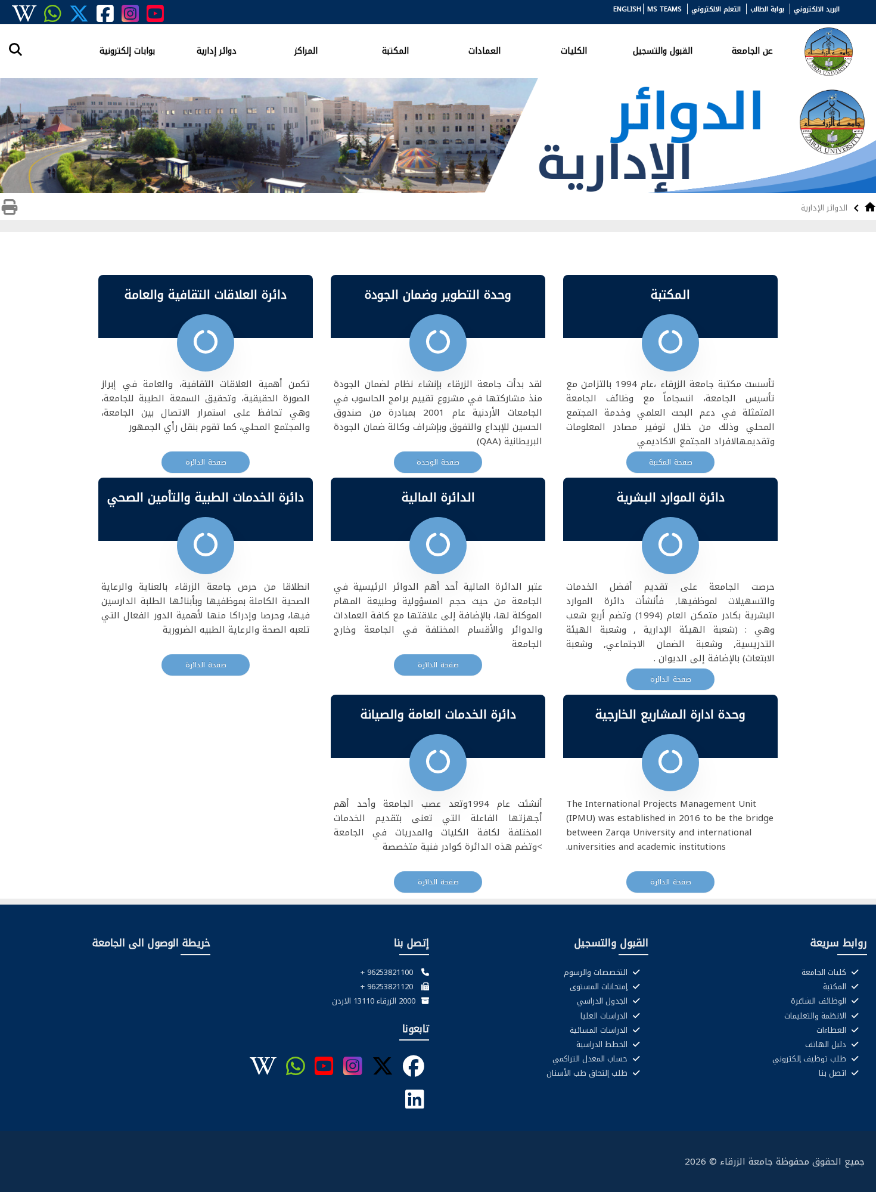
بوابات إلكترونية (127, 50)
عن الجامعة (752, 50)
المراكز (306, 50)
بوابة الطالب (767, 9)
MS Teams (664, 9)
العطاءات (832, 1030)
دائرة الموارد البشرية (671, 497)
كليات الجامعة (825, 972)
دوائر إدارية (217, 50)
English (627, 9)
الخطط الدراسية (603, 1044)
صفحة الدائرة (205, 462)
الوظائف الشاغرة (820, 1001)
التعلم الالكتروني (716, 9)
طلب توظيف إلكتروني (810, 1059)
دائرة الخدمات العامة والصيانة (438, 714)
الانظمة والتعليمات (816, 1016)
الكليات (574, 50)
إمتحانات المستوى (600, 987)
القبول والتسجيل (662, 50)
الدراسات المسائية (600, 1030)
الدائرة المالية (438, 497)
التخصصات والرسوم (597, 972)
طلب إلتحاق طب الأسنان (588, 1073)
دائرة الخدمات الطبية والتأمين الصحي (205, 497)
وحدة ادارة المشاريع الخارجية (670, 714)
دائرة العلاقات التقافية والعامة (206, 294)
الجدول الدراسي (603, 1001)
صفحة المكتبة (670, 462)
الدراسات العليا (605, 1016)
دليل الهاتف (827, 1044)
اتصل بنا (834, 1073)
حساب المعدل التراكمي (591, 1059)
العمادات (484, 50)
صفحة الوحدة (438, 462)
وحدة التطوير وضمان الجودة (438, 294)
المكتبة (395, 50)
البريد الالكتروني (817, 9)
